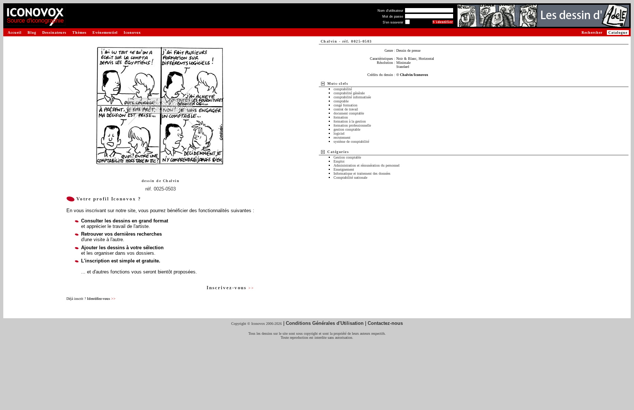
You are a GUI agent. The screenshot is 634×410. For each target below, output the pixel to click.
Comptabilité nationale (350, 177)
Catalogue (617, 32)
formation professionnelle (352, 125)
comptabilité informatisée (352, 97)
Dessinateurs (54, 32)
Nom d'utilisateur (390, 10)
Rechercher (592, 32)
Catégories (338, 152)
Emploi (339, 161)
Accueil (15, 32)
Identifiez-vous (101, 299)
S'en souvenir (393, 22)
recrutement (342, 137)
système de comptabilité (351, 141)
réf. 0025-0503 (160, 189)
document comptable (349, 113)
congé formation (345, 105)
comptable (341, 101)
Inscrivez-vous (230, 287)
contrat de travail (346, 109)
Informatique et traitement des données (362, 173)
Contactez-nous (385, 323)
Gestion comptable (347, 157)
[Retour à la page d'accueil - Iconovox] (35, 23)
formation (341, 117)
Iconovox (132, 32)
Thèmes (79, 32)
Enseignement (344, 169)
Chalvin (171, 181)
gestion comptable (347, 129)
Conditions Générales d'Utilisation (325, 323)
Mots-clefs (337, 83)
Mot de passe (392, 16)
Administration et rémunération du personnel (367, 165)
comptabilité (343, 89)
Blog (32, 32)
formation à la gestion (350, 121)
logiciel (339, 133)
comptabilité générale (349, 93)
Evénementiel (105, 32)
